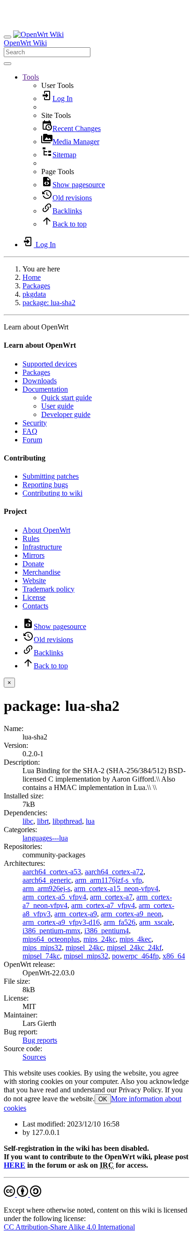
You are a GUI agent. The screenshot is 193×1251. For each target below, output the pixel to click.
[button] (30, 77)
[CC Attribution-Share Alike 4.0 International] (22, 1194)
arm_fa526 (119, 922)
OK (102, 1099)
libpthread (67, 821)
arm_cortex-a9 (75, 914)
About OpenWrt (46, 530)
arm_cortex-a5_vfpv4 (54, 897)
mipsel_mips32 (86, 956)
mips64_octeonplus (51, 939)
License (33, 597)
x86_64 (174, 956)
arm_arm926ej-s (46, 889)
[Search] (7, 63)
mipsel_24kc (84, 947)
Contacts (35, 606)
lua (90, 821)
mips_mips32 (42, 947)
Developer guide (65, 414)
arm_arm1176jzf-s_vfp (108, 880)
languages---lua (45, 838)
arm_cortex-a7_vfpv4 (103, 905)
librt (43, 821)
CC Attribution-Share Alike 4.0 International (69, 1227)
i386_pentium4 (106, 931)
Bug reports (39, 1040)
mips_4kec (135, 939)
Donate (33, 564)
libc (27, 821)
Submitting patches (50, 476)
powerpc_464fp (135, 956)
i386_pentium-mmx (51, 931)
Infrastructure (42, 547)
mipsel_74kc (41, 956)
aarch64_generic (46, 880)
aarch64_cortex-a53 (51, 872)
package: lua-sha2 (48, 303)
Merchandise (41, 572)
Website (34, 581)
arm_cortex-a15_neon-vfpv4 (116, 889)
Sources (34, 1057)
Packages (36, 286)
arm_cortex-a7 (111, 897)
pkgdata (34, 294)
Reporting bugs (45, 485)
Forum (32, 440)
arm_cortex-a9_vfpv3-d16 (61, 922)
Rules (30, 538)
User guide (57, 406)
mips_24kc (99, 939)
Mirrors (33, 555)
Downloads (39, 381)
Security (34, 423)
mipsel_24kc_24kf (134, 947)
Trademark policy (48, 589)
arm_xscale (155, 922)
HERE (14, 1165)
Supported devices (49, 364)
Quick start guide (66, 398)
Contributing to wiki (52, 493)
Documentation (45, 389)
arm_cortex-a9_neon (131, 914)
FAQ (29, 431)
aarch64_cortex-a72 (114, 872)
